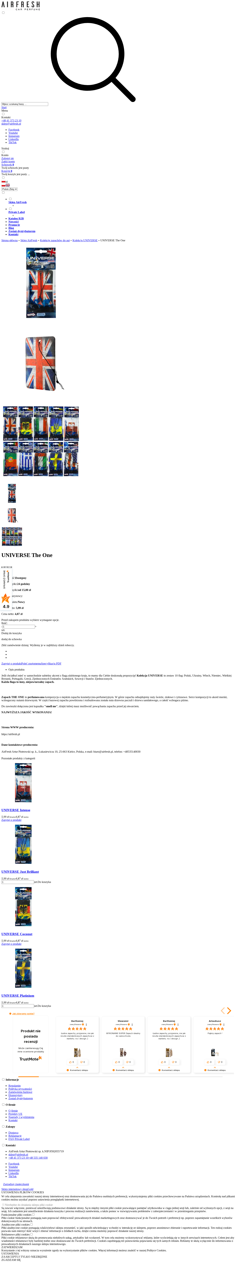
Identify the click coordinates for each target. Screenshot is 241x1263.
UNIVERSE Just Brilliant (20, 872)
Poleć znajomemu (31, 663)
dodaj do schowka (11, 639)
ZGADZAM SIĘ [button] (11, 1259)
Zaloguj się (7, 158)
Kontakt (5, 117)
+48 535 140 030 (38, 1157)
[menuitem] (124, 202)
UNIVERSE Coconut (16, 934)
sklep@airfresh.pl (11, 123)
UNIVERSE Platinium (17, 995)
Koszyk (6, 170)
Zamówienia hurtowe (20, 1092)
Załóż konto (8, 161)
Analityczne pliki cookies (15, 1224)
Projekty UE (15, 1113)
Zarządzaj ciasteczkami (16, 1184)
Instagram (13, 136)
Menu (4, 110)
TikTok (12, 142)
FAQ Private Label (19, 1138)
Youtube (13, 132)
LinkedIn (13, 139)
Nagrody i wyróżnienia (21, 1117)
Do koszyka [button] (44, 881)
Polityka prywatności (20, 1088)
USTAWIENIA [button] (10, 1253)
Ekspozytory (15, 1095)
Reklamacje (15, 1135)
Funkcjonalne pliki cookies (16, 1214)
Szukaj (5, 148)
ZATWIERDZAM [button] (11, 1247)
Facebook (13, 129)
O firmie (13, 1110)
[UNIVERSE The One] (41, 320)
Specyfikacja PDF (51, 663)
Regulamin (14, 1085)
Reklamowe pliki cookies (15, 1234)
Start (4, 107)
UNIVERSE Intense (15, 810)
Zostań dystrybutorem (20, 1098)
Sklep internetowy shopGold (17, 1189)
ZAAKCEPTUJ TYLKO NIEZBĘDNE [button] (24, 1256)
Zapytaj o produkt (11, 663)
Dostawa (13, 1132)
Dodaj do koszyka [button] (11, 633)
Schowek (7, 164)
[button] (3, 185)
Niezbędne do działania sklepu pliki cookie (29, 1204)
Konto (4, 155)
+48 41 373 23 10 (11, 120)
